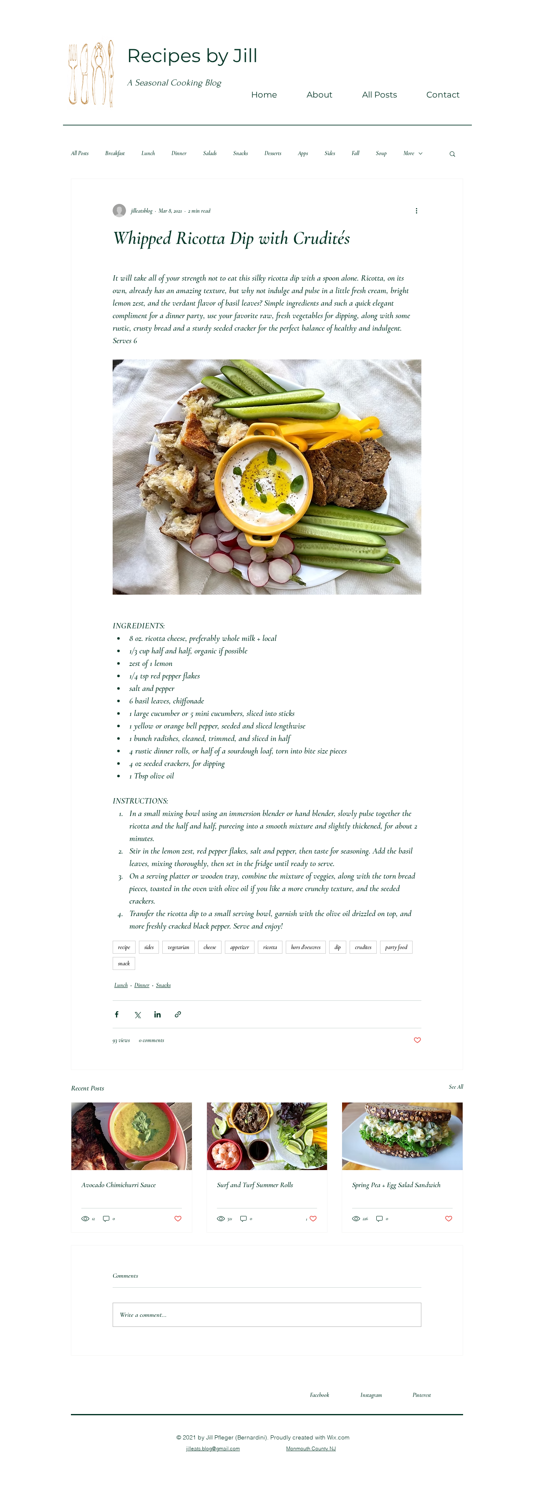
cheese (210, 947)
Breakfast (115, 153)
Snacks (240, 153)
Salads (210, 153)
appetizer (239, 947)
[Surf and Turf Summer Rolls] (267, 1136)
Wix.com (338, 1437)
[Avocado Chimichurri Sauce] (131, 1136)
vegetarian (178, 947)
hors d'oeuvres (305, 947)
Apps (303, 153)
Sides (330, 153)
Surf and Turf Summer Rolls (255, 1184)
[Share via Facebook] (117, 1014)
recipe (124, 947)
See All (456, 1086)
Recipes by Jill (192, 55)
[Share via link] (178, 1014)
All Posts (79, 153)
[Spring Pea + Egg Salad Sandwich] (402, 1136)
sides (149, 947)
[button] (452, 153)
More (408, 153)
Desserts (272, 153)
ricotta (270, 947)
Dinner (178, 153)
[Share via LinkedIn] (157, 1014)
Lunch (148, 153)
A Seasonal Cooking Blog (174, 83)
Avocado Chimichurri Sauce (118, 1184)
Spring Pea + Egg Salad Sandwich (396, 1184)
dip (338, 947)
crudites (363, 947)
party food (396, 947)
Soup (381, 153)
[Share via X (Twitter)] (137, 1014)
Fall (355, 153)
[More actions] (416, 211)
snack (124, 963)
